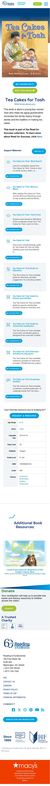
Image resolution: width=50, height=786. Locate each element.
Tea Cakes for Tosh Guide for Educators (25, 269)
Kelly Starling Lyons (28, 104)
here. (40, 136)
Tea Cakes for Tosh (21, 240)
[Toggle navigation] (46, 4)
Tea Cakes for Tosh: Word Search (27, 161)
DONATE (37, 4)
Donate (9, 608)
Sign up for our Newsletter (20, 719)
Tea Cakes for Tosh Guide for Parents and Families (25, 297)
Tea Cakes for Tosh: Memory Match (25, 187)
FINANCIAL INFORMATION (14, 697)
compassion (23, 476)
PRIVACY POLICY (10, 689)
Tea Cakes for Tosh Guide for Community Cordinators (25, 324)
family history (23, 479)
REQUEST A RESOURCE (24, 415)
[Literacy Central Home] (22, 2)
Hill (13, 573)
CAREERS (7, 685)
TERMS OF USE (11, 693)
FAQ (5, 677)
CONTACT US (9, 681)
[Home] (10, 2)
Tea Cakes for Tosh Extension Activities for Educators (26, 352)
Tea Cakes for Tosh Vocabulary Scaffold (26, 380)
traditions (22, 481)
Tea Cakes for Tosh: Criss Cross (27, 214)
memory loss (23, 484)
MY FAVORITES (24, 84)
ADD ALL (38, 151)
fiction (22, 429)
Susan (20, 573)
